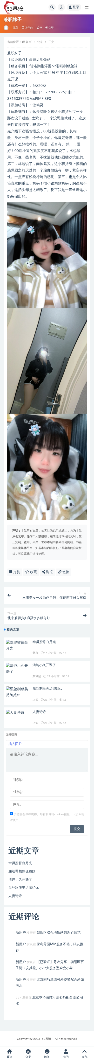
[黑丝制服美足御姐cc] (18, 692)
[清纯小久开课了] (18, 669)
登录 (76, 7)
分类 (28, 1056)
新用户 (21, 932)
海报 (49, 572)
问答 (47, 1056)
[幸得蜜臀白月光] (18, 645)
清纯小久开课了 (44, 665)
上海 (35, 699)
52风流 (46, 1038)
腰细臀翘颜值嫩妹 (21, 871)
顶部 (84, 1056)
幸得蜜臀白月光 (44, 642)
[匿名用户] (6, 27)
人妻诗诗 (39, 712)
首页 (29, 42)
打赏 (16, 572)
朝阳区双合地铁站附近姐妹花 (59, 932)
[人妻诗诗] (18, 713)
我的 (66, 1056)
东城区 (37, 676)
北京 (15, 27)
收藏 (33, 572)
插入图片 (15, 744)
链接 (65, 572)
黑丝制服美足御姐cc (47, 688)
